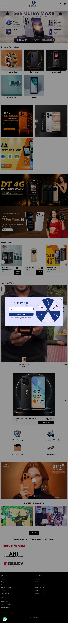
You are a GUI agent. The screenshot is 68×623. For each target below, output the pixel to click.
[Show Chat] (5, 618)
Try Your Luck (21, 314)
